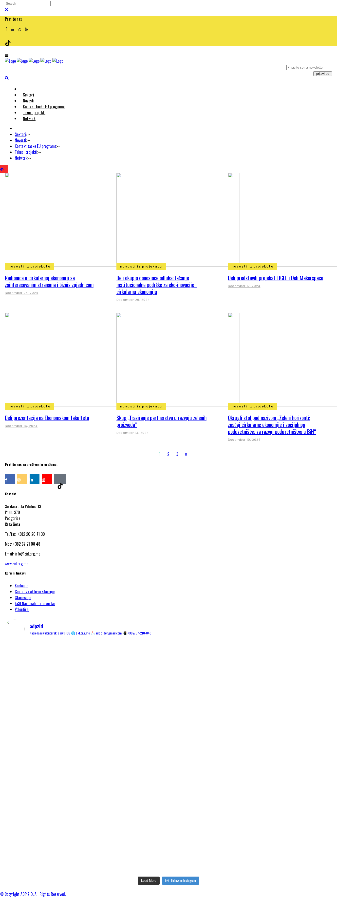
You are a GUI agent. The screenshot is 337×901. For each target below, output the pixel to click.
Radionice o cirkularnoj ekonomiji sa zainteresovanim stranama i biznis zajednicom (49, 281)
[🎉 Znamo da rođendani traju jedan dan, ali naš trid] (278, 825)
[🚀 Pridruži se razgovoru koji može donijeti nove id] (168, 662)
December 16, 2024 (21, 426)
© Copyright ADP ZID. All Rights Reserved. (33, 894)
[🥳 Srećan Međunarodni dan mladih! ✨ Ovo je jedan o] (58, 671)
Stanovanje (23, 597)
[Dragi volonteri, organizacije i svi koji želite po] (278, 722)
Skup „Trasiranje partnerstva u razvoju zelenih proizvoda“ (161, 421)
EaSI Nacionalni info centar (35, 603)
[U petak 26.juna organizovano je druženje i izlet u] (58, 836)
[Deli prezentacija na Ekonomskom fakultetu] (66, 359)
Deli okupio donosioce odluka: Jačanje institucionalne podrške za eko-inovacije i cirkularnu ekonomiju (156, 284)
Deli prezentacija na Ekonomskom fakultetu (47, 418)
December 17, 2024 (244, 286)
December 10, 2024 (244, 440)
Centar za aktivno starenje (35, 591)
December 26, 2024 (21, 293)
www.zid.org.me (16, 564)
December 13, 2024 (132, 433)
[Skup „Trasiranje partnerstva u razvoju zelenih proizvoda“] (178, 359)
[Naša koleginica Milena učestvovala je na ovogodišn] (168, 836)
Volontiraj (22, 609)
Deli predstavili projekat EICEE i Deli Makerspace (275, 278)
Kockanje (21, 586)
